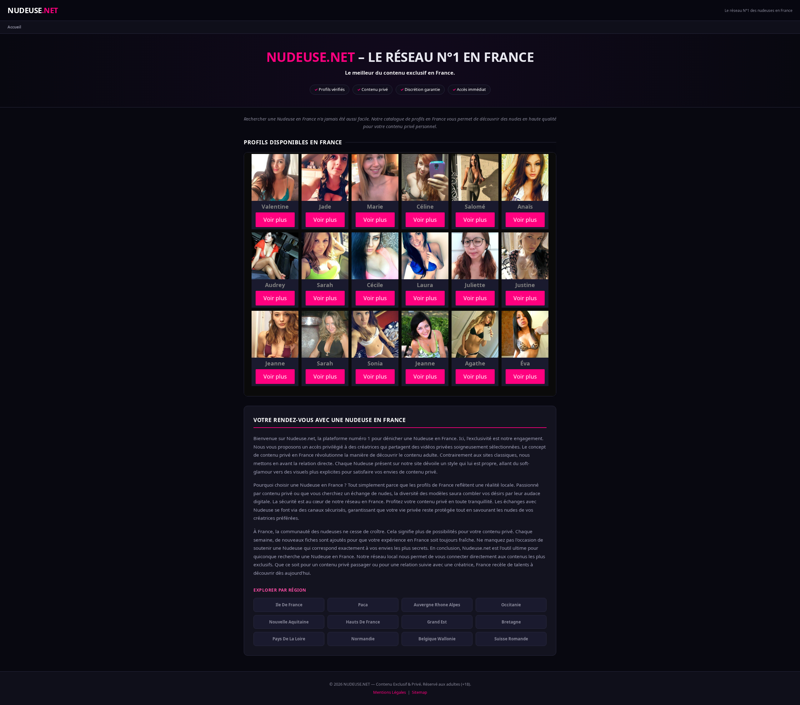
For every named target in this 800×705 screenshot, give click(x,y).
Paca (363, 605)
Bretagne (511, 622)
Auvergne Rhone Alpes (437, 605)
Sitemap (419, 692)
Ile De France (289, 605)
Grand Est (437, 622)
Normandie (363, 639)
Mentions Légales (389, 692)
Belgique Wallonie (437, 639)
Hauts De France (363, 622)
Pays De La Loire (288, 639)
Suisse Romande (511, 639)
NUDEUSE (33, 10)
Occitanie (511, 605)
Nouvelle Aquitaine (289, 622)
